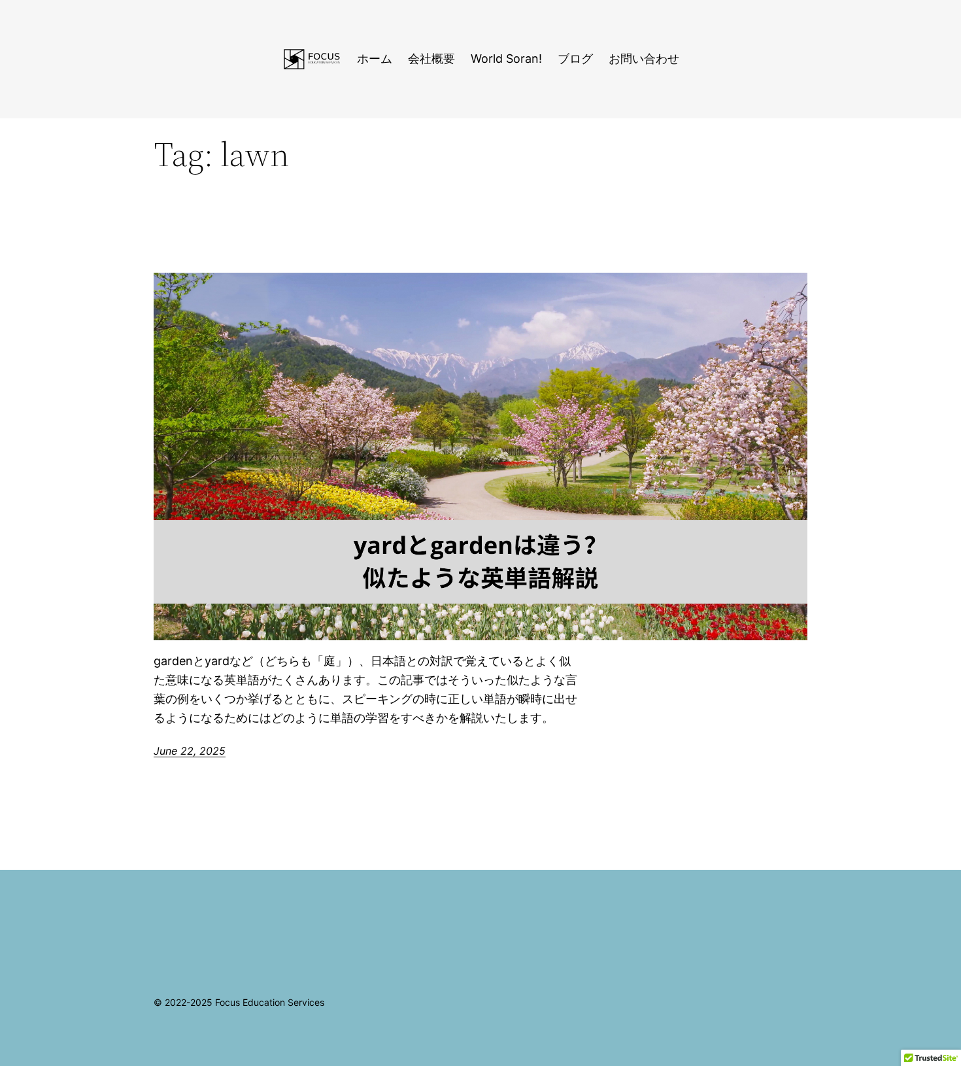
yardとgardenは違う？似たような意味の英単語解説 (230, 241)
